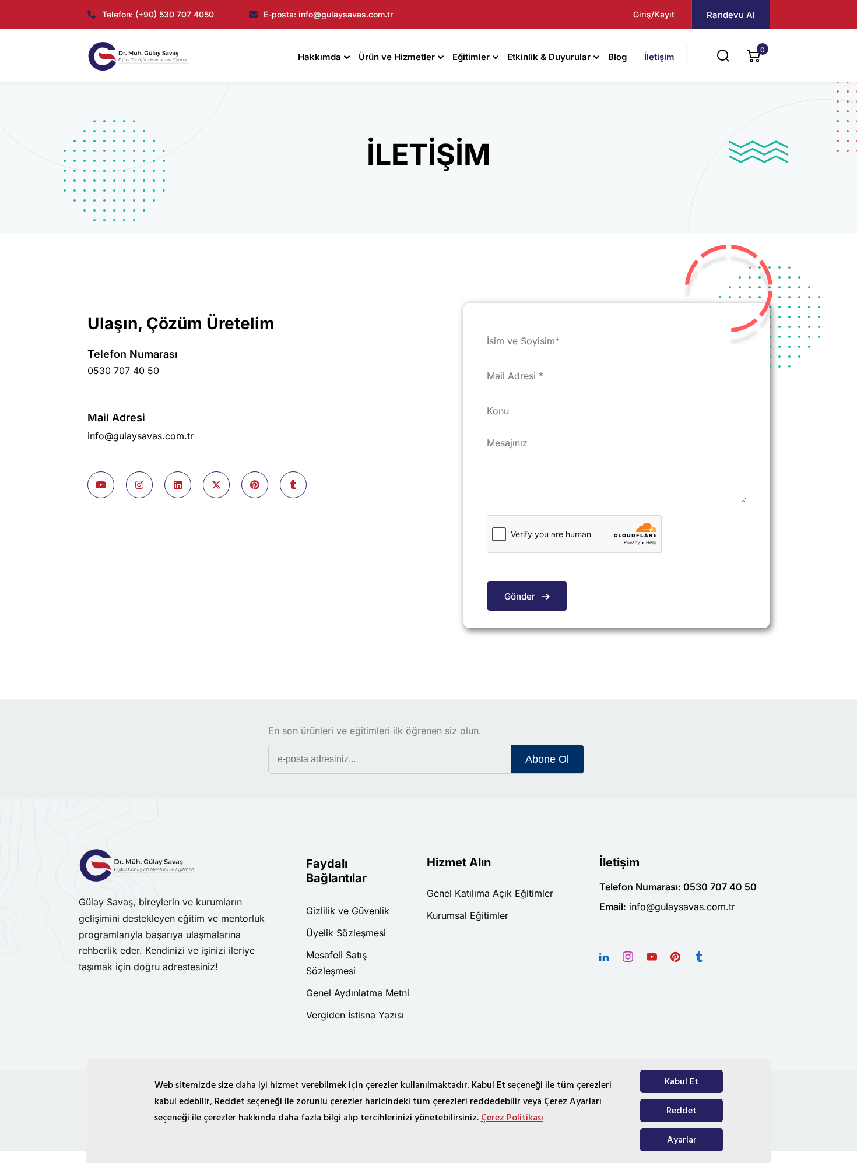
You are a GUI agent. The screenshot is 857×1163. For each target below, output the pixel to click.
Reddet (681, 1110)
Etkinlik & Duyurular (549, 56)
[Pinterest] (675, 956)
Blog (617, 56)
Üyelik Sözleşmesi (346, 933)
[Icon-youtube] (651, 956)
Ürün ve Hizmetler (397, 56)
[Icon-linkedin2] (603, 956)
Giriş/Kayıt (654, 14)
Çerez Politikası (512, 1117)
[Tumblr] (699, 956)
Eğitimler (471, 56)
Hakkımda (319, 56)
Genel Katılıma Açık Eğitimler (490, 893)
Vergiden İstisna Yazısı (355, 1015)
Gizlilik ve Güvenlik (347, 911)
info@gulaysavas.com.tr (140, 436)
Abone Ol (547, 759)
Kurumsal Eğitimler (467, 915)
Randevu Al (731, 14)
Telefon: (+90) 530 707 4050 (158, 14)
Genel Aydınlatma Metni (357, 993)
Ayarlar (682, 1139)
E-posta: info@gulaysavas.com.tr (328, 14)
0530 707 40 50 (123, 370)
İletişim (659, 56)
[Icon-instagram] (627, 956)
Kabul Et (681, 1081)
